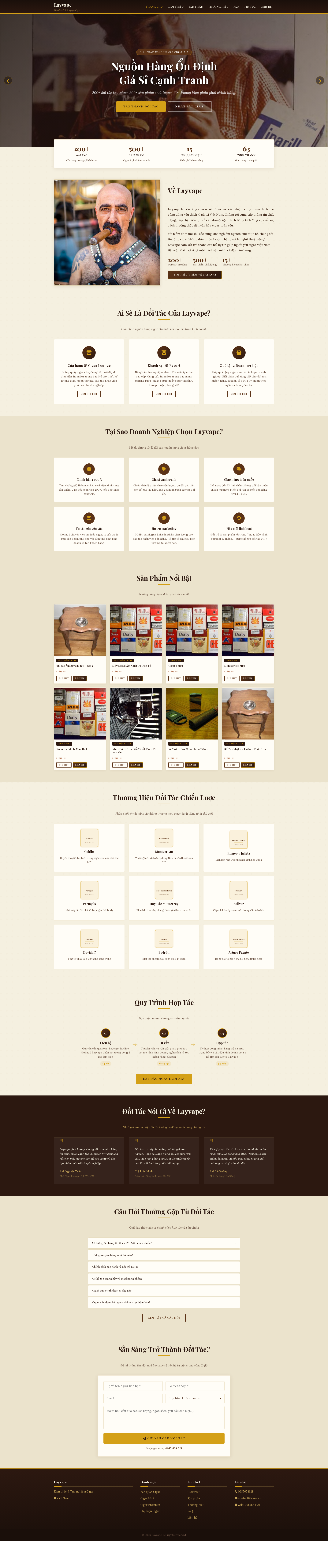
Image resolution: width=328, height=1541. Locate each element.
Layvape (63, 5)
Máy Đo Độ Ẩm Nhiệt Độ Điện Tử (131, 665)
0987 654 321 (173, 1448)
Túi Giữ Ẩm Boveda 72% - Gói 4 (74, 665)
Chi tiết (64, 678)
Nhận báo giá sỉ (190, 106)
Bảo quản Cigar (150, 1492)
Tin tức (250, 6)
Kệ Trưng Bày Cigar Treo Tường (188, 749)
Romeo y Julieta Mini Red (71, 749)
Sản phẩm (196, 6)
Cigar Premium (150, 1505)
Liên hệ (266, 6)
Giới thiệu (176, 6)
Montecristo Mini (234, 665)
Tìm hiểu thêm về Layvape (194, 274)
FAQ (236, 6)
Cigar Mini (147, 1498)
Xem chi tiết (89, 394)
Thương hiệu (218, 6)
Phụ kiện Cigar (150, 1511)
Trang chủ (154, 6)
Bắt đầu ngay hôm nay (164, 1079)
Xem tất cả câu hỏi (164, 1317)
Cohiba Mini (175, 665)
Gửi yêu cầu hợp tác (166, 1438)
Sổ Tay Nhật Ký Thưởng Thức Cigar (246, 749)
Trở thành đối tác (141, 106)
